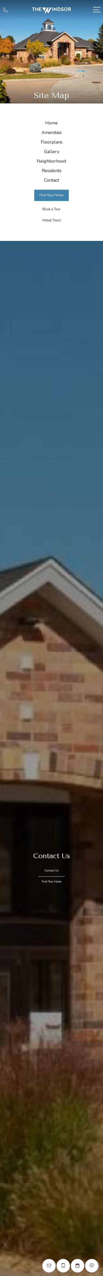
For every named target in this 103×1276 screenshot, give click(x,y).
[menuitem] (51, 123)
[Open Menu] (96, 9)
